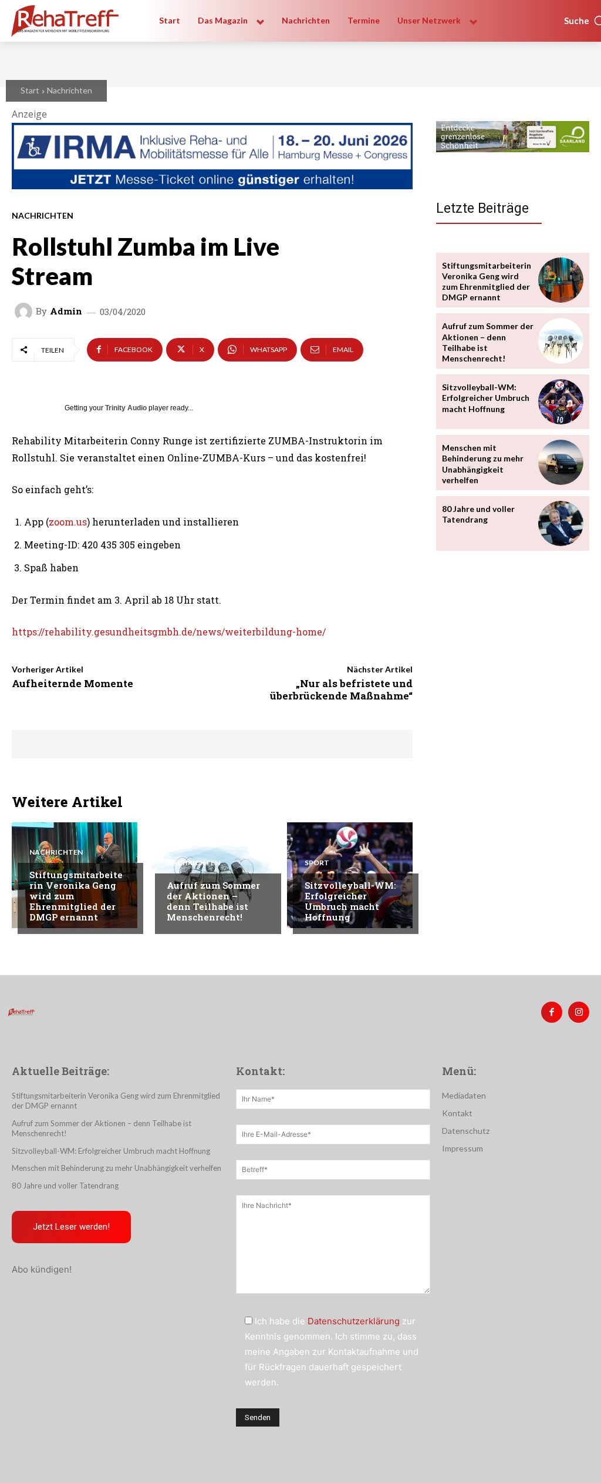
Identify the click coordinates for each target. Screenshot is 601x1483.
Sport (317, 862)
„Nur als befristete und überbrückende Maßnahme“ (341, 689)
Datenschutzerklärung (354, 1321)
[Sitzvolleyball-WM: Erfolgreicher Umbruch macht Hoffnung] (560, 401)
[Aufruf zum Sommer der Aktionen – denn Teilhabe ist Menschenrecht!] (560, 340)
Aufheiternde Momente (72, 683)
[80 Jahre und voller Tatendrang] (560, 523)
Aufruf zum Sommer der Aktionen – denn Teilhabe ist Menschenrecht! (213, 901)
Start (30, 90)
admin (66, 311)
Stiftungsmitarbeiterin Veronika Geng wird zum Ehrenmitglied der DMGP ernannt (486, 281)
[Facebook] (551, 1012)
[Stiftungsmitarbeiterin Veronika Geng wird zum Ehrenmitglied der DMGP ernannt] (560, 280)
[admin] (25, 311)
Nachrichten (69, 90)
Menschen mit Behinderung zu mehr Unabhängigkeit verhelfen (483, 464)
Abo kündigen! (42, 1269)
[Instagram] (578, 1012)
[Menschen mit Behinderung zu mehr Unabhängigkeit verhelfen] (560, 462)
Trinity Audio (126, 408)
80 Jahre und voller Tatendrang (478, 514)
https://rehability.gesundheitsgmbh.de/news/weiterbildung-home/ (169, 631)
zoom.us (68, 521)
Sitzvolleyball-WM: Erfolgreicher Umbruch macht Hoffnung (350, 901)
